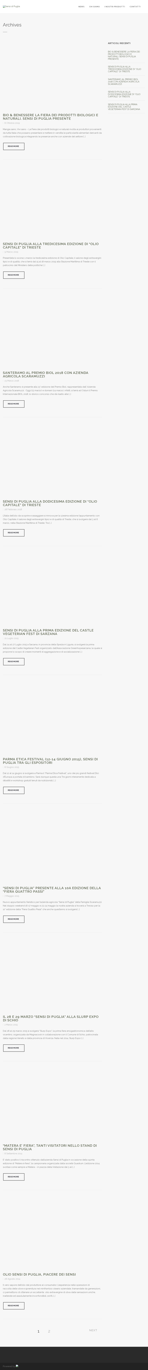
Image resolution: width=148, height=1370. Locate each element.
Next (93, 1330)
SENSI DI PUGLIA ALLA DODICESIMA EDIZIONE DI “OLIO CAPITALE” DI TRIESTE (50, 503)
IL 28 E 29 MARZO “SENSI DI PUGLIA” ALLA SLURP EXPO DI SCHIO (51, 1018)
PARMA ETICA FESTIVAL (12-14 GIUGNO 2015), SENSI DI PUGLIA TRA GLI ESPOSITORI (50, 761)
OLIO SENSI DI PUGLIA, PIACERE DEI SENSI (39, 1274)
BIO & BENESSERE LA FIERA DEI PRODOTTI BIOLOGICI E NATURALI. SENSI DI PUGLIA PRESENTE (50, 116)
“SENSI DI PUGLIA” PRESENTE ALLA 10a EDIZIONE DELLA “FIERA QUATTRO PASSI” (52, 889)
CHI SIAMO (94, 7)
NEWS (81, 7)
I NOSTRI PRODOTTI (114, 7)
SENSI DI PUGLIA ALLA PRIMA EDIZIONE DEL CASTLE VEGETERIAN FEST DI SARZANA (48, 632)
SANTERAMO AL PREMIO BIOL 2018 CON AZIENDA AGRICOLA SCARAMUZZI (45, 374)
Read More (13, 146)
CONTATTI (135, 7)
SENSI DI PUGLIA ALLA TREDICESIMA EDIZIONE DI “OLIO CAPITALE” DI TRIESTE (51, 245)
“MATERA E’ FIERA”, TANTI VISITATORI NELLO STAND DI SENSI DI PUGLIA (50, 1147)
